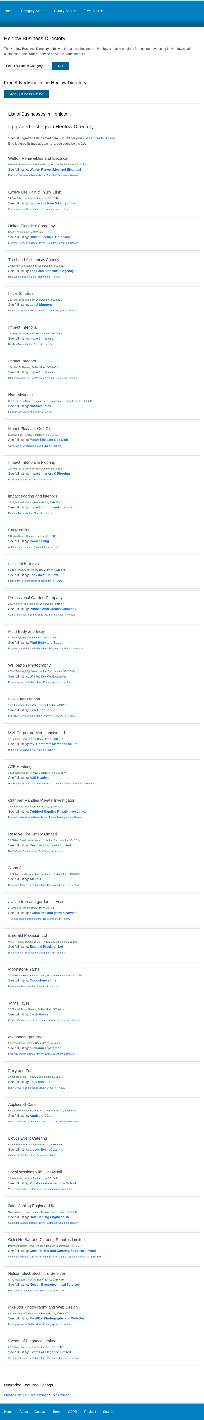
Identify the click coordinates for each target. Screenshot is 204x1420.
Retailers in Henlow (47, 986)
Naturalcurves (40, 406)
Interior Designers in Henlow (61, 310)
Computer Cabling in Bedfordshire (26, 1223)
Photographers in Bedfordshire (24, 682)
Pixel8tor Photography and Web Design (59, 1318)
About (24, 1411)
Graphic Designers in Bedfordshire (27, 1020)
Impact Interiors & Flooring (50, 473)
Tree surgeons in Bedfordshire (24, 919)
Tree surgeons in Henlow (56, 919)
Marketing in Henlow (49, 277)
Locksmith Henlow (44, 575)
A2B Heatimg (40, 777)
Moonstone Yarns (43, 980)
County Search (65, 11)
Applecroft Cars (42, 1115)
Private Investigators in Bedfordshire (27, 817)
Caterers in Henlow (46, 1155)
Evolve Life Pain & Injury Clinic (53, 203)
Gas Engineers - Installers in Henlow (74, 783)
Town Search (93, 11)
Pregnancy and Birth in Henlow (66, 648)
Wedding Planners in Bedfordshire (26, 1358)
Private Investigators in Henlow (65, 817)
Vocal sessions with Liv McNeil (53, 1183)
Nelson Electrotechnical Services (55, 1284)
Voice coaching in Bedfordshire (25, 1189)
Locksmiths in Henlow (51, 581)
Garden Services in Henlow (60, 615)
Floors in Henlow (43, 513)
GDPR (72, 1411)
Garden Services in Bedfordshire (25, 615)
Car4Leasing (39, 541)
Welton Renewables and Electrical (55, 169)
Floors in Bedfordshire (20, 513)
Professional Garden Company (53, 609)
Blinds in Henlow (43, 344)
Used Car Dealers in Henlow (62, 1121)
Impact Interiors (41, 372)
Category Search (33, 11)
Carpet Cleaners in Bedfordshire (25, 1054)
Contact (40, 1411)
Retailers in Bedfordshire (21, 986)
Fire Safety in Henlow (50, 851)
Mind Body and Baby (45, 642)
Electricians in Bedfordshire (23, 1290)
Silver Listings (38, 1395)
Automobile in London (20, 547)
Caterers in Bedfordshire (21, 1155)
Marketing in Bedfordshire (22, 277)
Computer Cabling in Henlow (62, 1223)
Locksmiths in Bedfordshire (22, 581)
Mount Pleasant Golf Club (49, 439)
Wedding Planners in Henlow (63, 1358)
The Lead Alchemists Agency (52, 271)
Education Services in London (24, 716)
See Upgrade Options (100, 138)
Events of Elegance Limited (50, 1352)
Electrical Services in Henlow (62, 175)
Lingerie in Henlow (41, 412)
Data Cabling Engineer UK (49, 1217)
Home (9, 11)
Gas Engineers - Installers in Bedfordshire (30, 783)
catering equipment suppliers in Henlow (80, 1256)
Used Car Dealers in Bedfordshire (26, 1121)
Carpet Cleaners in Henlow (60, 1054)
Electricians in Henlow (52, 1290)
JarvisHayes (39, 1014)
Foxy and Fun (40, 1082)
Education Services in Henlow (58, 716)
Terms (57, 1411)
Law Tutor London (43, 710)
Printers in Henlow (45, 750)
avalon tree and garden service (53, 913)
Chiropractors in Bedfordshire (24, 209)
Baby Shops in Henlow (52, 1088)
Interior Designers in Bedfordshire (26, 310)
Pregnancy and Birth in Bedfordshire (27, 648)
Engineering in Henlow (52, 953)
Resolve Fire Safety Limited (50, 845)
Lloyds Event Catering (46, 1149)
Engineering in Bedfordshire (23, 953)
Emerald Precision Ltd (46, 946)
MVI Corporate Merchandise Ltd (53, 744)
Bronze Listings (15, 1395)
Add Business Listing (26, 94)
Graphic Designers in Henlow (63, 1020)
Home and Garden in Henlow (63, 885)
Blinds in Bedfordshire (20, 344)
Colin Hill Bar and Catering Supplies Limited (63, 1251)
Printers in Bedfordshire (21, 750)
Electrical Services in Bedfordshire (26, 175)
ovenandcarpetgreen (45, 1048)
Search (108, 1411)
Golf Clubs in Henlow (49, 446)
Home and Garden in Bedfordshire (26, 885)
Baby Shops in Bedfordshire (23, 1088)
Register (90, 1411)
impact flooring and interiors (51, 507)
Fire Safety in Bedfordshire (22, 851)
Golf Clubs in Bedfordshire (22, 446)
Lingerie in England (18, 412)
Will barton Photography (48, 676)
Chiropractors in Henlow (55, 209)
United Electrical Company (50, 237)
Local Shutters (41, 304)
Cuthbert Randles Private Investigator (58, 811)
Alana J (35, 879)
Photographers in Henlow (57, 682)
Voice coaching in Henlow (58, 1189)
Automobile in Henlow (46, 547)
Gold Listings (60, 1395)
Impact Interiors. (42, 338)
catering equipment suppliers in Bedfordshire (32, 1256)
